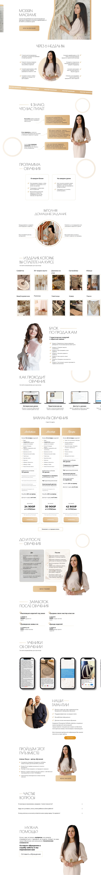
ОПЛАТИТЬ (30, 519)
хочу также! (45, 589)
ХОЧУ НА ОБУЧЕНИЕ (29, 28)
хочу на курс (65, 778)
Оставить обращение (31, 854)
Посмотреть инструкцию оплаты (50, 529)
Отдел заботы (70, 737)
